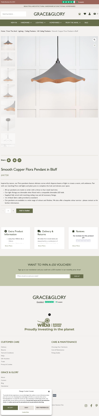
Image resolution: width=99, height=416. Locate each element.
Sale (86, 23)
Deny (26, 408)
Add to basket (24, 211)
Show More (8, 246)
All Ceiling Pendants (44, 31)
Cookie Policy (25, 412)
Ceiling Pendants (30, 31)
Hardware (25, 23)
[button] (49, 391)
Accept (10, 408)
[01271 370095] (80, 14)
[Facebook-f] (91, 405)
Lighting (39, 23)
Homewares (54, 23)
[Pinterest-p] (96, 405)
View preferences (42, 408)
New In (14, 23)
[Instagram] (19, 160)
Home (3, 31)
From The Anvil (72, 23)
